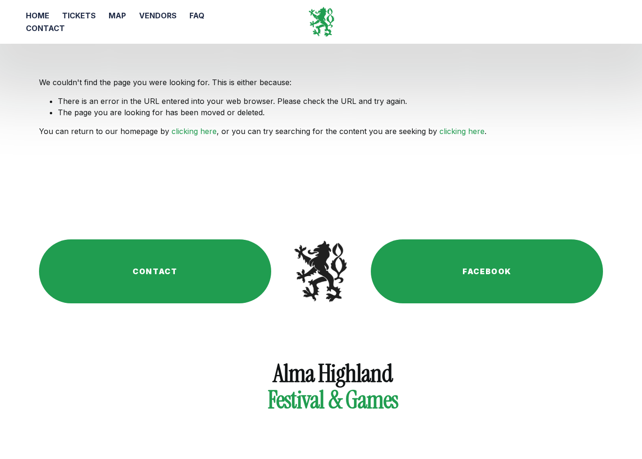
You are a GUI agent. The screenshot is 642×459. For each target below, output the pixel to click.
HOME (37, 15)
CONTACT (45, 28)
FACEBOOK (486, 271)
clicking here (194, 131)
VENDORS (158, 15)
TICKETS (79, 15)
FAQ (196, 15)
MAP (117, 15)
